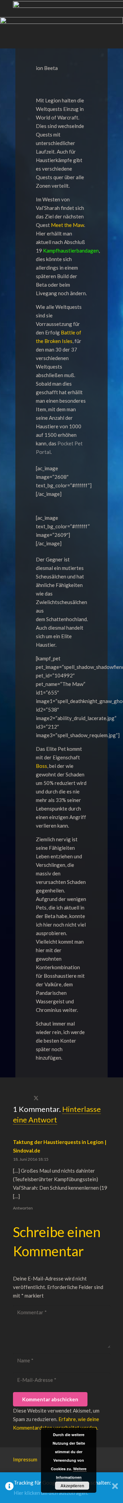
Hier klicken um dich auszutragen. (51, 1493)
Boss (41, 766)
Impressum (25, 1459)
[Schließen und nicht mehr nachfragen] (115, 1487)
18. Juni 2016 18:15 (31, 1159)
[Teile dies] (20, 1098)
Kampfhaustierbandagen (71, 250)
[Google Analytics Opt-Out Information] (9, 1487)
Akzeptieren (72, 1486)
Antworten (23, 1208)
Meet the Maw (67, 225)
